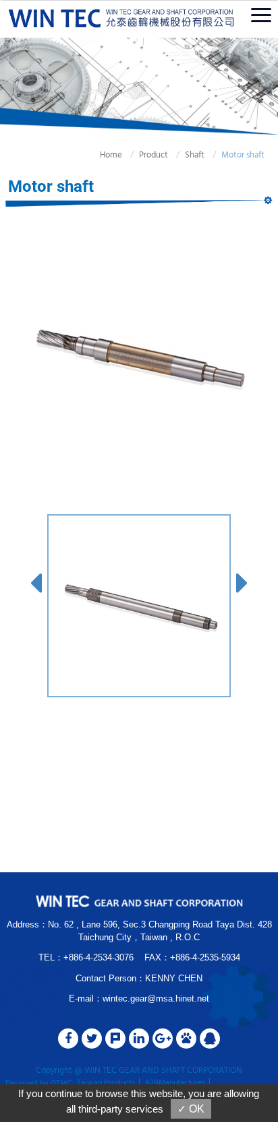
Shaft (194, 155)
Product (153, 155)
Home (111, 155)
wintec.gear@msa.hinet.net (156, 998)
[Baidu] (186, 1038)
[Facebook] (68, 1038)
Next (242, 580)
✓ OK (190, 1109)
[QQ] (210, 1038)
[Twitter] (92, 1038)
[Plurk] (115, 1038)
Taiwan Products (106, 1083)
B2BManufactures (175, 1083)
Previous (35, 580)
